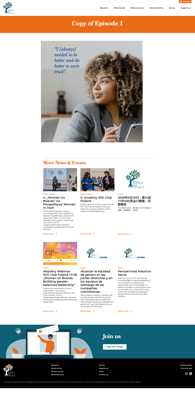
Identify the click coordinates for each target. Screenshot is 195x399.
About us (55, 365)
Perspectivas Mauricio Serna (134, 273)
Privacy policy (186, 365)
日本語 (135, 210)
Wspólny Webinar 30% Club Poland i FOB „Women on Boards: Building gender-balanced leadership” (60, 278)
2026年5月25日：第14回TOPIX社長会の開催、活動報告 (134, 201)
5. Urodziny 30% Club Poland (96, 199)
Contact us (103, 375)
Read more (48, 234)
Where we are (137, 8)
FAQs (101, 371)
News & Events (156, 8)
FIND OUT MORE (114, 347)
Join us (172, 8)
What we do (119, 8)
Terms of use (186, 368)
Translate (186, 1)
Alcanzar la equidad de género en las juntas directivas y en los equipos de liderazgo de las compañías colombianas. (96, 281)
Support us (186, 8)
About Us (104, 8)
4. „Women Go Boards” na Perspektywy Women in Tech (59, 203)
